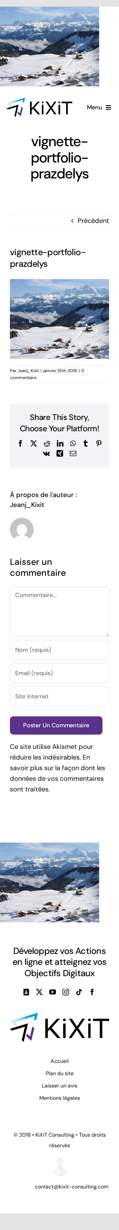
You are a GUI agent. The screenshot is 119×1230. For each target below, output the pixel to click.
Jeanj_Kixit (28, 370)
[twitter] (39, 992)
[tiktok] (79, 992)
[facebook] (92, 992)
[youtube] (52, 992)
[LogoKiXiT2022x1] (59, 1016)
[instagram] (65, 992)
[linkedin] (26, 992)
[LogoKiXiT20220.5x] (39, 101)
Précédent (93, 220)
